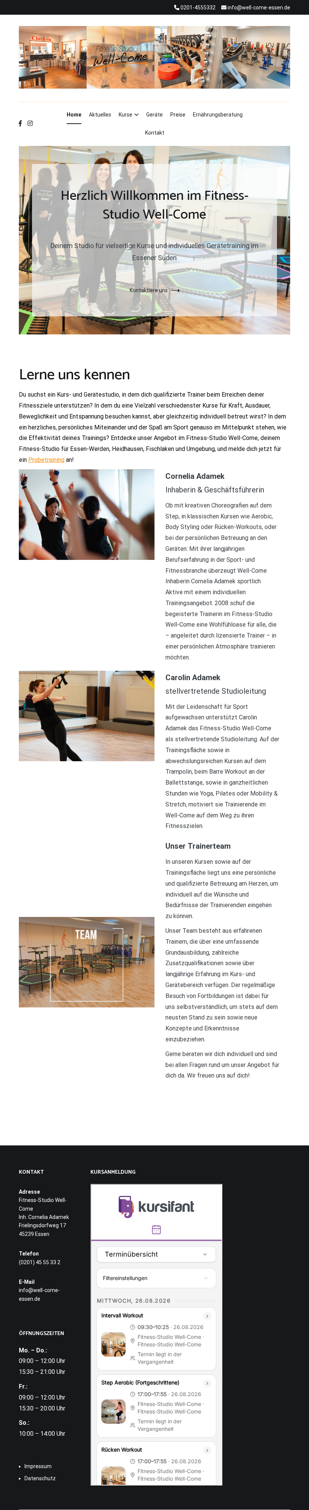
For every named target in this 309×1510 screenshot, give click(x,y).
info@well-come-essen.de (39, 1294)
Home (74, 115)
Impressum (38, 1466)
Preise (177, 115)
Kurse (125, 115)
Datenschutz (40, 1478)
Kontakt (154, 133)
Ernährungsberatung (218, 115)
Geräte (154, 115)
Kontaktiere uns (149, 290)
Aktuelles (100, 115)
